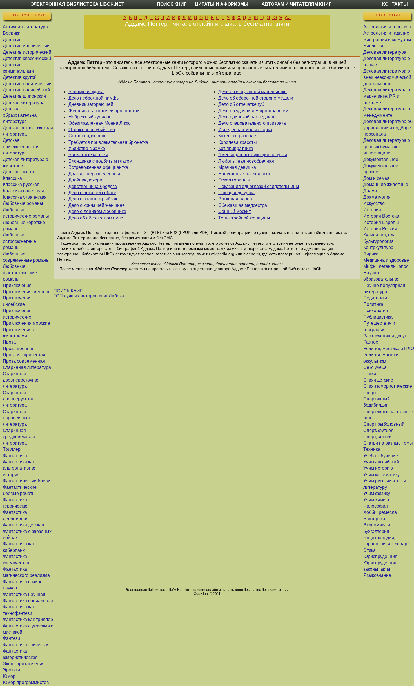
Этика (369, 550)
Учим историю (378, 468)
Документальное (380, 159)
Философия (375, 506)
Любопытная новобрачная (246, 161)
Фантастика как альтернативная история (20, 468)
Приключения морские (26, 323)
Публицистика (378, 317)
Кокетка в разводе (237, 135)
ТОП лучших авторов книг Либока (89, 295)
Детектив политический (27, 83)
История (372, 209)
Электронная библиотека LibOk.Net (77, 4)
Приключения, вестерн (27, 291)
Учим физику (376, 493)
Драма (370, 191)
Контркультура (378, 247)
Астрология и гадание (386, 33)
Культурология (378, 241)
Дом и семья (376, 178)
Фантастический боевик (27, 480)
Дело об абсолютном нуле (95, 218)
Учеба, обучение (380, 455)
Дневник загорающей (90, 104)
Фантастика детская (23, 525)
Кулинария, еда (379, 234)
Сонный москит (234, 211)
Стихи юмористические (387, 386)
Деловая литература (384, 52)
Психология (375, 310)
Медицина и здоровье (386, 260)
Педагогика (375, 297)
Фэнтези (11, 638)
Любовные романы (23, 203)
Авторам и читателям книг (296, 4)
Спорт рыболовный (383, 424)
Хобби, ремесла (380, 512)
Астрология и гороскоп (387, 26)
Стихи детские (378, 380)
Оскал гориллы (234, 180)
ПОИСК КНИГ (68, 290)
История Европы (381, 222)
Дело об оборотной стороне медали (255, 98)
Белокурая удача (86, 91)
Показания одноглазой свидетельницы (258, 186)
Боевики (12, 33)
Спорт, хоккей (377, 436)
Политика (373, 304)
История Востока (381, 216)
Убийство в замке (86, 148)
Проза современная (24, 361)
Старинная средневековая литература (19, 436)
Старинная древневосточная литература (21, 380)
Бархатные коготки (88, 154)
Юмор (9, 676)
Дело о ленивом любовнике (97, 211)
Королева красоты (237, 142)
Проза (9, 342)
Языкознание (377, 575)
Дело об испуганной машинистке (252, 91)
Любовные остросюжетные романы (19, 241)
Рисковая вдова (235, 198)
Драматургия (377, 197)
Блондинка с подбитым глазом (100, 161)
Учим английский (381, 461)
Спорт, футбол (378, 430)
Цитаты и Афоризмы (221, 4)
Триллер (12, 449)
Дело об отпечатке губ (241, 104)
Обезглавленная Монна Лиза (99, 123)
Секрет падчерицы (88, 135)
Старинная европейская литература (16, 418)
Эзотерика (374, 518)
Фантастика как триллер (28, 619)
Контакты (395, 4)
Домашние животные (385, 184)
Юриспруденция (380, 556)
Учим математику (381, 474)
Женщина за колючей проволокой (103, 110)
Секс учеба (375, 367)
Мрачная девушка (237, 167)
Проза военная (19, 348)
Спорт (369, 392)
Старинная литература (27, 367)
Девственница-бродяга (92, 186)
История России (380, 228)
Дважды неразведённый (94, 173)
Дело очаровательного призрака (252, 123)
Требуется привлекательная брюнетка (108, 142)
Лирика (371, 254)
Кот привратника (235, 148)
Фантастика (15, 455)
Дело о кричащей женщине (96, 205)
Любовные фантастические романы (20, 272)
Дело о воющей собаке (92, 192)
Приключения (17, 285)
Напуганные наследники (244, 173)
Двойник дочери (85, 180)
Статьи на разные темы (388, 443)
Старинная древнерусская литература (18, 399)
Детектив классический (27, 58)
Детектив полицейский (26, 90)
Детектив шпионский (24, 96)
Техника (371, 449)
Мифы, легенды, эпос (385, 266)
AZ (288, 17)
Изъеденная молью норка (245, 129)
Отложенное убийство (91, 129)
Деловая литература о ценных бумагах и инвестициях (386, 146)
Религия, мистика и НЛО (388, 348)
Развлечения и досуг (384, 335)
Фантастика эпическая (26, 644)
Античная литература (25, 26)
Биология (373, 45)
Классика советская (23, 191)
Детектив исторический (27, 52)
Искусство (374, 203)
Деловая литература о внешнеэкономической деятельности (387, 77)
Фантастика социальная (28, 600)
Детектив (12, 39)
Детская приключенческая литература (21, 146)
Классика (12, 178)
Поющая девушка (236, 192)
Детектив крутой (20, 77)
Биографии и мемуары (387, 39)
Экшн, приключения (23, 663)
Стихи (369, 373)
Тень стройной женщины (244, 218)
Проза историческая (24, 354)
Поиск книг (171, 4)
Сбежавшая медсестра (242, 205)
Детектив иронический (26, 45)
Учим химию (376, 499)
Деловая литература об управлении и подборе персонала (388, 127)
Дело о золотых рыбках (92, 198)
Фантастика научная (24, 594)
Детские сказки (18, 171)
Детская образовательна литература (20, 115)
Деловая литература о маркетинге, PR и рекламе (386, 96)
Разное (370, 342)
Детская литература (23, 102)
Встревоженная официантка (98, 167)
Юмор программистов (26, 682)
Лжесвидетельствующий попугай (252, 154)
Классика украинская (25, 197)
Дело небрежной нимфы (94, 98)
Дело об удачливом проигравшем (253, 110)
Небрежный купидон (90, 117)
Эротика (11, 669)
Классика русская (21, 184)
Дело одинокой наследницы (247, 117)
